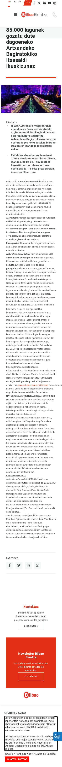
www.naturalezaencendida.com (33, 385)
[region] (31, 614)
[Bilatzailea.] (28, 4)
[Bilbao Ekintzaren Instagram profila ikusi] (54, 3)
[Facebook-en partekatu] (9, 565)
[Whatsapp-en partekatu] (37, 565)
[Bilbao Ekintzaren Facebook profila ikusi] (34, 3)
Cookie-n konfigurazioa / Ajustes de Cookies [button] (30, 754)
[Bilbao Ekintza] (34, 14)
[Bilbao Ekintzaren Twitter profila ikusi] (39, 3)
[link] (31, 697)
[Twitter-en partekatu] (19, 565)
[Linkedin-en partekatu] (28, 565)
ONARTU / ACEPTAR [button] (17, 759)
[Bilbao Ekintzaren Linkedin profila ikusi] (44, 3)
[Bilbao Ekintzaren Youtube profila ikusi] (49, 3)
